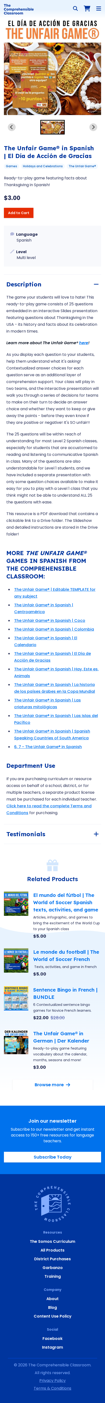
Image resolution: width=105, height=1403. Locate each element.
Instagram (52, 1347)
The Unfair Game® (82, 166)
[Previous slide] (12, 127)
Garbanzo (52, 1267)
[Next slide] (93, 127)
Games (11, 166)
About (52, 1299)
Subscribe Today (53, 1157)
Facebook (52, 1338)
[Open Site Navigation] (98, 8)
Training (52, 1276)
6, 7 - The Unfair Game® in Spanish (48, 747)
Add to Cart (18, 212)
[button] (52, 127)
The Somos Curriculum (52, 1241)
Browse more (49, 1085)
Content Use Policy (53, 1316)
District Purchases (52, 1259)
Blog (52, 1307)
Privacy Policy (52, 1380)
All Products (52, 1250)
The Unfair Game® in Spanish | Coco (49, 620)
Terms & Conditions (52, 1388)
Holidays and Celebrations (43, 166)
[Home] (19, 9)
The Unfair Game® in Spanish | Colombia (54, 629)
